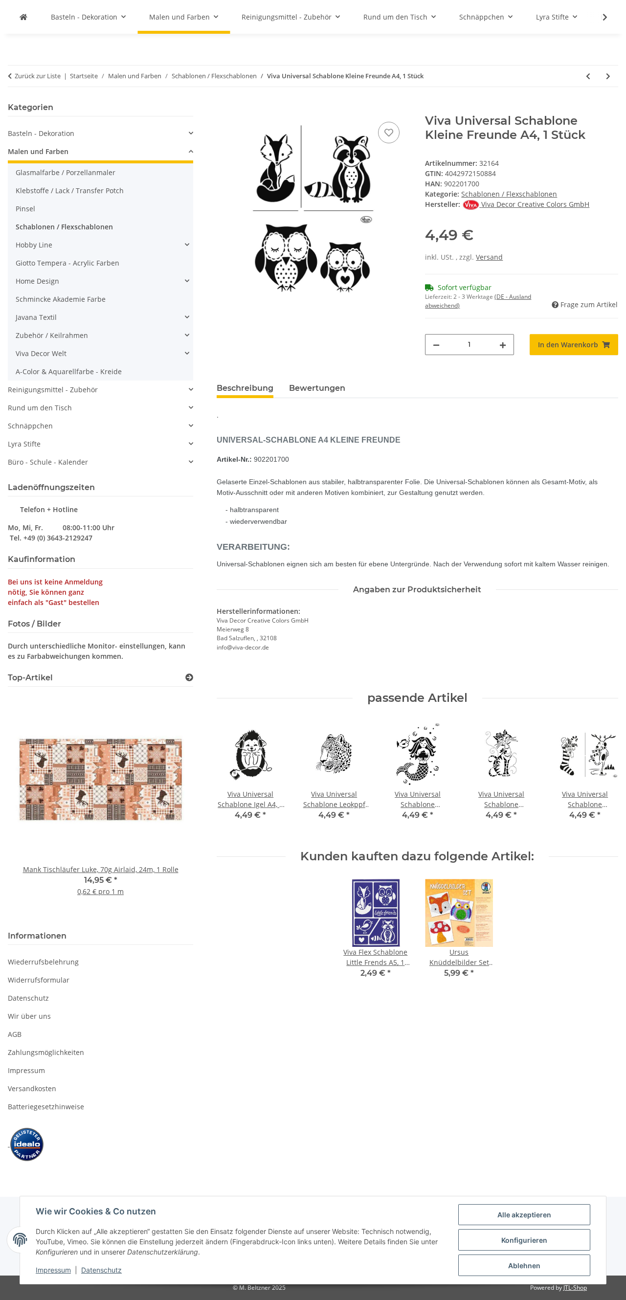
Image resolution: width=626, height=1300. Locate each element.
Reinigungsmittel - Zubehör (53, 389)
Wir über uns (29, 1016)
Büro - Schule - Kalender (48, 462)
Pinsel (25, 208)
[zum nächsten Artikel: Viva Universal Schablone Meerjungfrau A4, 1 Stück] (608, 76)
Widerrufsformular (38, 980)
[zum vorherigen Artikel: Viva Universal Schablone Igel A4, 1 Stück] (588, 76)
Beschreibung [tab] (245, 388)
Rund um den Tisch (40, 407)
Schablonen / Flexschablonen (509, 194)
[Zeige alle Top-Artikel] (189, 677)
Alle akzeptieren (524, 1214)
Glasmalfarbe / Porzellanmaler (65, 172)
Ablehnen (524, 1265)
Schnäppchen (30, 425)
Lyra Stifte (24, 443)
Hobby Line (34, 244)
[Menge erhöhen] (503, 345)
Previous (32, 807)
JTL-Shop (575, 1287)
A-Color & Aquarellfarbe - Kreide (69, 371)
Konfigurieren (524, 1240)
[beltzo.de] (23, 17)
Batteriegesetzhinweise (46, 1106)
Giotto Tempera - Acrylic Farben (67, 263)
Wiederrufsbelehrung (43, 961)
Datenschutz (101, 1270)
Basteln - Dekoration (41, 133)
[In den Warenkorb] (224, 108)
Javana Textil (36, 317)
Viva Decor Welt (41, 353)
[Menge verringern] (436, 345)
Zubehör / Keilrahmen (52, 335)
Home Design (37, 281)
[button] (598, 17)
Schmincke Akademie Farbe (61, 299)
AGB (15, 1034)
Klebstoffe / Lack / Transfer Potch (70, 190)
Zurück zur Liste (38, 75)
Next (169, 807)
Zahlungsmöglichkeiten (46, 1052)
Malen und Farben (38, 151)
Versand (489, 257)
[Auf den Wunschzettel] (389, 132)
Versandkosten (32, 1088)
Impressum (53, 1270)
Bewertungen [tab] (317, 388)
